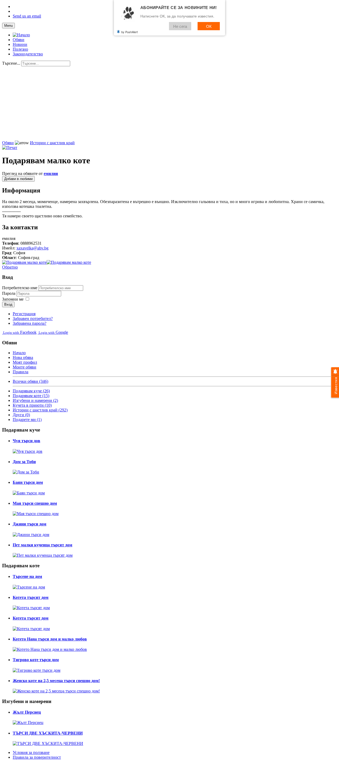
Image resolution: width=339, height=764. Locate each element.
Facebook (20, 332)
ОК (209, 26)
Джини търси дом (29, 524)
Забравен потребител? (33, 318)
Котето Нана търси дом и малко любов (50, 639)
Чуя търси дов (26, 440)
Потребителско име (19, 288)
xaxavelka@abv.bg (32, 248)
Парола (9, 293)
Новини (20, 44)
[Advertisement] (161, 103)
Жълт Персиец (27, 712)
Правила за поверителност (37, 757)
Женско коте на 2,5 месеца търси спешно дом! (56, 680)
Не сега (180, 26)
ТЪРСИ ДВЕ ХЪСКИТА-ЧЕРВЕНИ (48, 733)
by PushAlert (129, 32)
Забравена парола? (29, 323)
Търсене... (11, 63)
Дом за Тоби (24, 461)
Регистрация (24, 313)
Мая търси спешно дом (35, 503)
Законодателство (28, 54)
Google (53, 332)
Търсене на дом (27, 576)
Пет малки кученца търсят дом (42, 545)
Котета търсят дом (30, 597)
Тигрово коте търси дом (36, 659)
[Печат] (9, 147)
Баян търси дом (28, 482)
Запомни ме (13, 299)
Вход (8, 304)
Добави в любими (18, 179)
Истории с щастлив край (52, 142)
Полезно (20, 49)
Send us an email (27, 16)
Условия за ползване (31, 752)
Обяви (18, 39)
